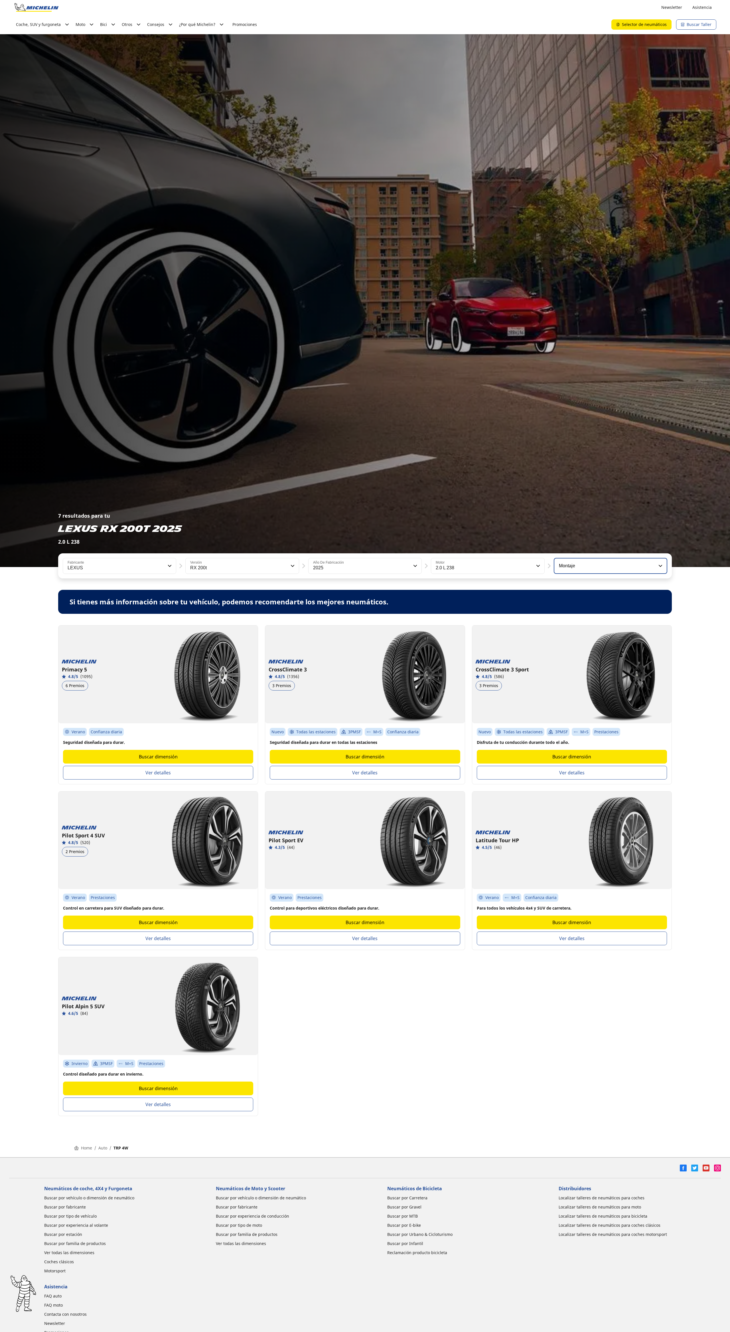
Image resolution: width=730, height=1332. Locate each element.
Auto (102, 1148)
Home (86, 1148)
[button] (169, 566)
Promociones (244, 24)
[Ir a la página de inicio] (36, 7)
